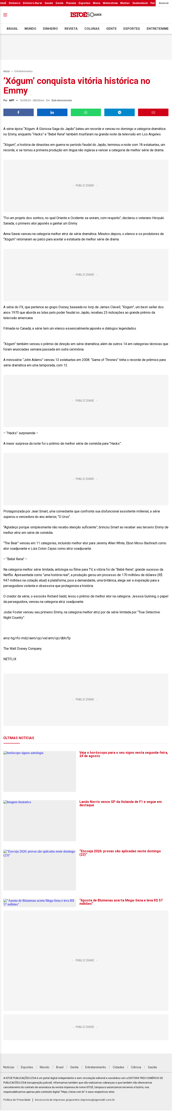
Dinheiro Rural (32, 3)
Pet (152, 3)
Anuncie (164, 3)
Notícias (8, 1067)
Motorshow (110, 3)
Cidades (118, 1067)
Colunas (92, 28)
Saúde (49, 3)
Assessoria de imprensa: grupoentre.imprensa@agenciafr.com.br (75, 1099)
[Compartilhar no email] (153, 112)
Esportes (84, 3)
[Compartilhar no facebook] (18, 112)
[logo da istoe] (86, 15)
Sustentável (140, 3)
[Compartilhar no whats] (86, 112)
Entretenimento (23, 71)
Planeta (71, 3)
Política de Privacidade (17, 1099)
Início (6, 71)
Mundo (30, 28)
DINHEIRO (50, 28)
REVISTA (71, 28)
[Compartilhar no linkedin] (52, 112)
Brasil (12, 28)
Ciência (136, 1067)
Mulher (125, 3)
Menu (96, 3)
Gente (59, 3)
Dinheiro (14, 3)
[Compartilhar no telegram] (119, 112)
